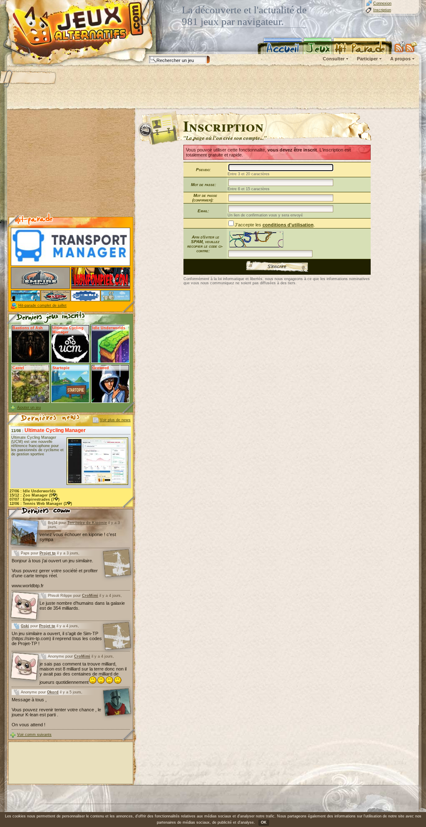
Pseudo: (203, 169)
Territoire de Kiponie (87, 523)
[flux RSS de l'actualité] (411, 46)
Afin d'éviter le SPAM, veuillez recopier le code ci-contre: (205, 244)
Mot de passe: (203, 184)
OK (264, 822)
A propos (400, 58)
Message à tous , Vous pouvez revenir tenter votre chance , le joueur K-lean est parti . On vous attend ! (56, 712)
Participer (367, 58)
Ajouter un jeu (29, 407)
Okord (53, 692)
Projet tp (48, 553)
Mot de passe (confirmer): (204, 197)
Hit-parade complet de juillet (42, 305)
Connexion (382, 3)
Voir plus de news (115, 420)
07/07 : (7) (34, 499)
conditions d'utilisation (288, 224)
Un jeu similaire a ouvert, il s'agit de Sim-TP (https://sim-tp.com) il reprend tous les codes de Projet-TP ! (57, 638)
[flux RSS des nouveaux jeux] (399, 46)
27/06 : (33, 491)
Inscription (382, 10)
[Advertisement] (212, 87)
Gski (25, 626)
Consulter (333, 58)
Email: (203, 211)
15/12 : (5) (33, 495)
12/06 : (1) (41, 504)
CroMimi (90, 596)
